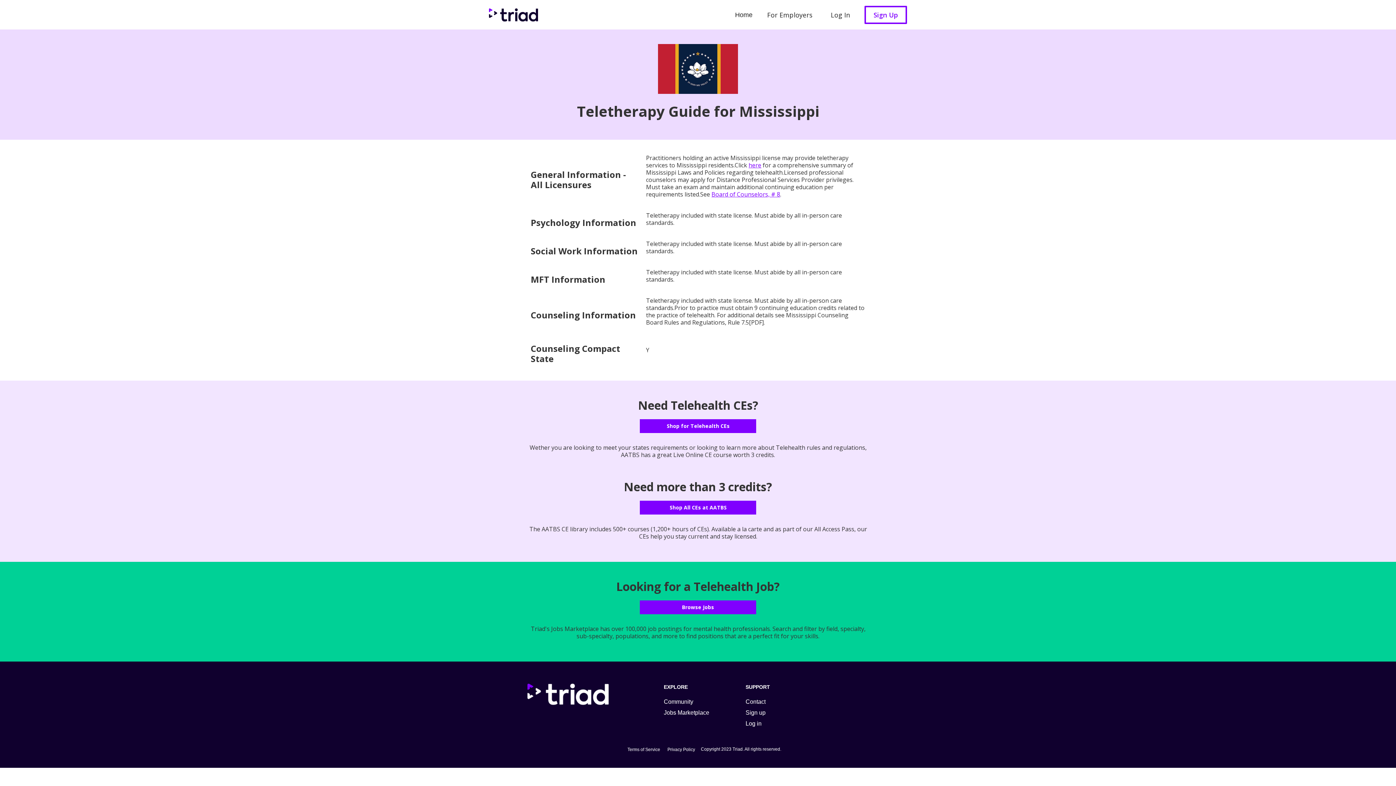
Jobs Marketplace (686, 713)
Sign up (756, 713)
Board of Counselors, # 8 (745, 194)
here (755, 165)
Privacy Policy (681, 749)
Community (678, 702)
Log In (840, 15)
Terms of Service (643, 749)
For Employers (790, 15)
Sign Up (886, 15)
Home (744, 15)
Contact (756, 702)
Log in (754, 723)
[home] (511, 14)
